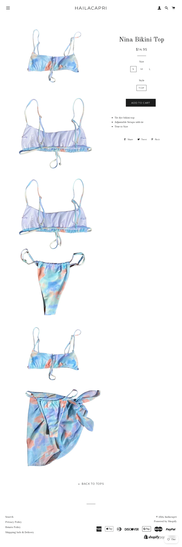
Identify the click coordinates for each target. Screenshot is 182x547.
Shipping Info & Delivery (19, 532)
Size (141, 61)
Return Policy (13, 527)
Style (141, 80)
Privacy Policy (13, 522)
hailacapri (91, 8)
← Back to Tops (91, 483)
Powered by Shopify (165, 521)
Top (141, 87)
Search (9, 516)
